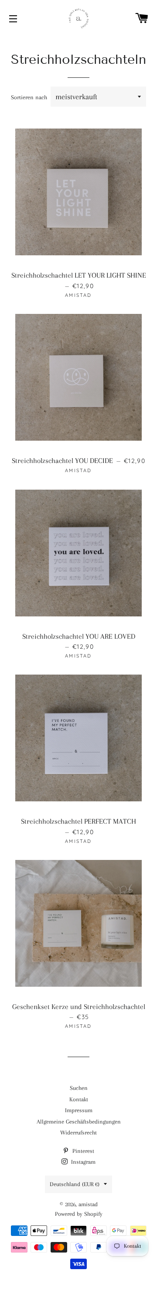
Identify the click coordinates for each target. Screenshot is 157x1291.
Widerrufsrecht (78, 1132)
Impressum (78, 1110)
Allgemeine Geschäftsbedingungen (79, 1121)
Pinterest (82, 1151)
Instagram (82, 1162)
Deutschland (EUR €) (74, 1184)
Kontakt (78, 1099)
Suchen (79, 1088)
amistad (88, 1204)
